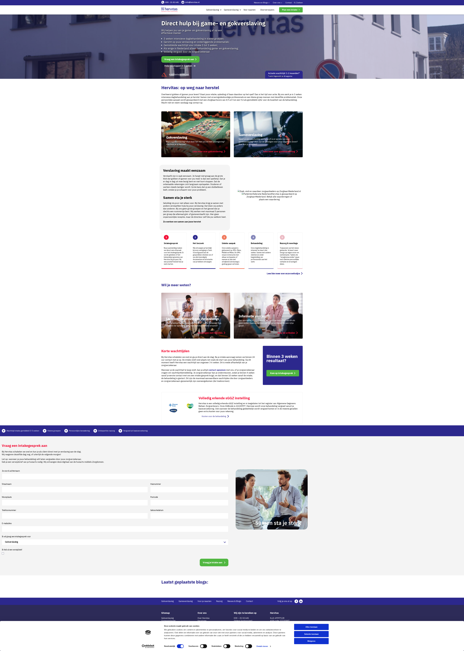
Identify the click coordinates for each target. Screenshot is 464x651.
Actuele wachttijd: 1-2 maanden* (284, 74)
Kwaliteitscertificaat (179, 74)
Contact (288, 2)
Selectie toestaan (311, 634)
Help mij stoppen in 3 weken (178, 65)
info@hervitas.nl (192, 2)
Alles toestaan (311, 627)
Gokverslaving (212, 9)
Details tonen (262, 646)
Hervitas (275, 194)
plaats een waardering (269, 199)
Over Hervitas (204, 618)
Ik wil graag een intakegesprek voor (16, 536)
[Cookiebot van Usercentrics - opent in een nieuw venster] (148, 646)
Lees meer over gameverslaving (279, 151)
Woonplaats (7, 497)
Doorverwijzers (267, 9)
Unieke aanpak (228, 243)
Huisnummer (155, 484)
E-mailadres (7, 523)
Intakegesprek (171, 243)
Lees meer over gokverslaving (208, 151)
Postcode (154, 497)
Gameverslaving (231, 9)
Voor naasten (249, 9)
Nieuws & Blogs (234, 601)
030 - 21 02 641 (172, 2)
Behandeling (256, 243)
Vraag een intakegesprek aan (179, 59)
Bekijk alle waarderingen (278, 196)
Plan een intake (289, 9)
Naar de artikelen (286, 332)
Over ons (276, 2)
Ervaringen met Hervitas (210, 332)
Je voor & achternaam (11, 471)
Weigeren (311, 641)
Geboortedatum (156, 510)
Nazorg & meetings (289, 243)
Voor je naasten (204, 601)
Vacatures (202, 621)
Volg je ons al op (284, 601)
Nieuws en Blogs (261, 2)
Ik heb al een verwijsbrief (12, 549)
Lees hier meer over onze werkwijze (283, 273)
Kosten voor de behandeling (214, 416)
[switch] (203, 646)
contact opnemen (217, 370)
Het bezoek (198, 243)
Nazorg (219, 601)
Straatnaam (6, 484)
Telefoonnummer (9, 510)
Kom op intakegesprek (281, 373)
